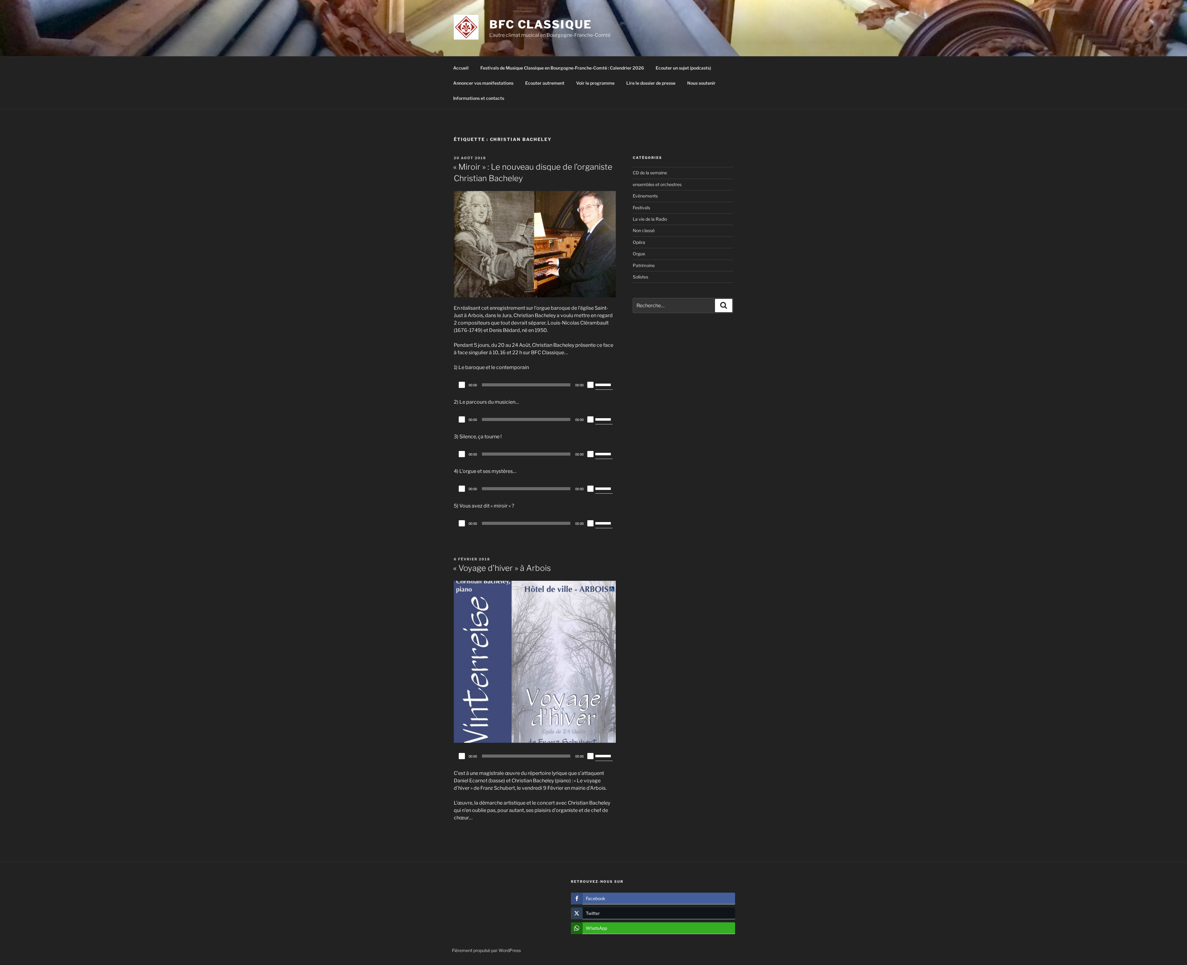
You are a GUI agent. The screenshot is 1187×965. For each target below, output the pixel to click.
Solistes (640, 276)
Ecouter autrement (544, 83)
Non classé (644, 230)
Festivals (641, 207)
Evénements (645, 195)
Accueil (461, 67)
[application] (535, 385)
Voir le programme (595, 83)
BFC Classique (540, 24)
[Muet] (590, 385)
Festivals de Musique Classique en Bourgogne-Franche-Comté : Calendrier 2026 (562, 67)
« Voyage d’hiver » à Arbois (502, 568)
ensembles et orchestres (657, 184)
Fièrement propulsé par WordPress (486, 950)
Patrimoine (644, 265)
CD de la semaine (650, 172)
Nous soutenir (701, 83)
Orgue (639, 253)
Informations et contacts (478, 98)
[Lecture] (462, 385)
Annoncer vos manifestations (483, 83)
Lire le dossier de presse (650, 83)
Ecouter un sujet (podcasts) (683, 67)
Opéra (639, 242)
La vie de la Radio (650, 219)
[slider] (604, 384)
